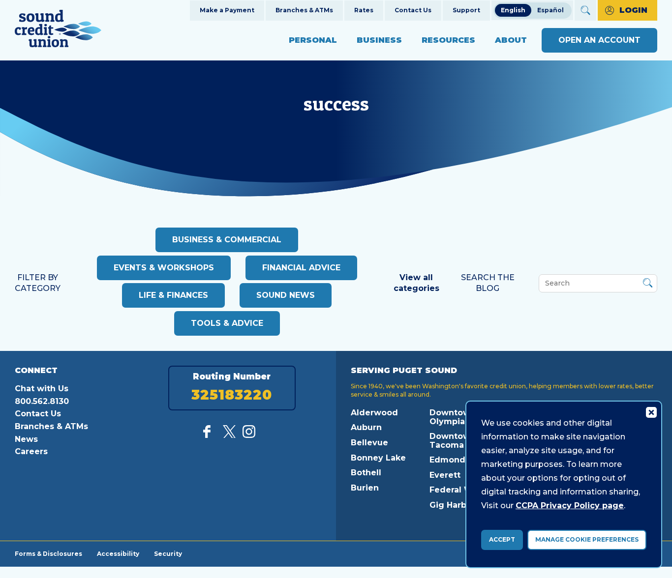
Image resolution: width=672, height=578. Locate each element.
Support (466, 10)
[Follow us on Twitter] (229, 435)
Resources (448, 40)
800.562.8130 (42, 401)
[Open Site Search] (585, 10)
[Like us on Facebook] (209, 435)
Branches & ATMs (304, 10)
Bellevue (369, 442)
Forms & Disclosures (48, 553)
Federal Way (456, 489)
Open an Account (599, 40)
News (26, 439)
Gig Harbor (452, 505)
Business (379, 40)
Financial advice (301, 267)
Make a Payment (227, 10)
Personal (313, 40)
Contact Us (413, 10)
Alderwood (374, 412)
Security (168, 553)
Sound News (285, 295)
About (511, 40)
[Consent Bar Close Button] (650, 411)
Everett (444, 475)
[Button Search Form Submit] (647, 284)
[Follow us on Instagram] (249, 435)
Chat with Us (41, 388)
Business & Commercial (226, 239)
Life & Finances (173, 295)
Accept (502, 539)
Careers (31, 451)
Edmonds (449, 459)
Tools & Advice (227, 323)
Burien (365, 487)
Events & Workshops (164, 267)
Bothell (366, 472)
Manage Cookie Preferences (587, 539)
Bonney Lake (378, 457)
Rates (363, 10)
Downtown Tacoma (452, 441)
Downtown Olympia (452, 417)
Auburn (366, 427)
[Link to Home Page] (58, 30)
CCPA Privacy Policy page (570, 505)
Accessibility (118, 553)
